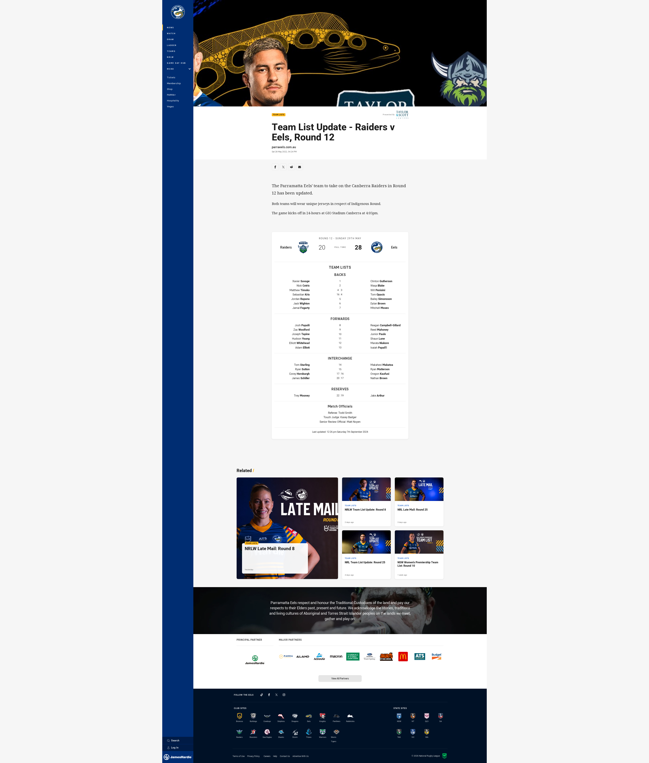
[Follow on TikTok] (261, 695)
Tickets (171, 77)
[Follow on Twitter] (276, 695)
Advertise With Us (301, 756)
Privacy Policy (253, 756)
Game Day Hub (176, 63)
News (170, 27)
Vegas (170, 106)
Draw (170, 39)
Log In (175, 747)
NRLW (170, 57)
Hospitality (173, 100)
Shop (170, 89)
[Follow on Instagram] (284, 695)
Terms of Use (239, 756)
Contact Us (285, 756)
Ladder (172, 45)
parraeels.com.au (284, 147)
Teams (171, 51)
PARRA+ (171, 94)
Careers (267, 756)
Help (275, 756)
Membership (174, 83)
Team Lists (278, 115)
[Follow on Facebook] (269, 695)
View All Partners (340, 678)
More (170, 69)
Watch (171, 33)
